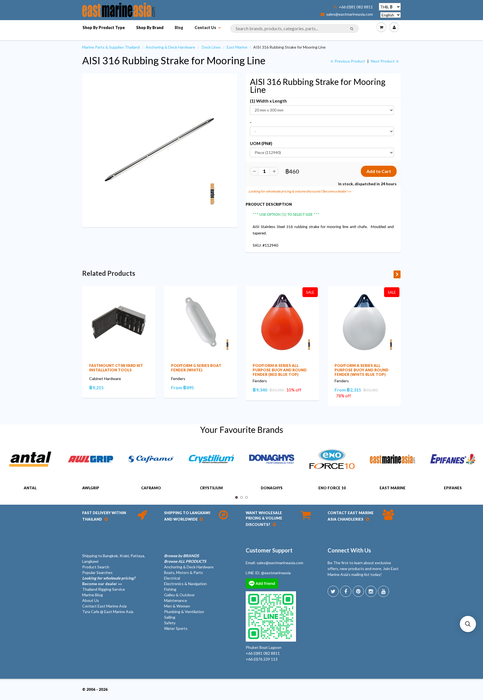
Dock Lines (211, 47)
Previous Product (349, 61)
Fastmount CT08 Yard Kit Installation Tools (116, 367)
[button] (468, 624)
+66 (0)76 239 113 (262, 659)
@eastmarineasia (276, 572)
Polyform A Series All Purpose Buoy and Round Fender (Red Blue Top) (280, 370)
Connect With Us (349, 550)
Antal (30, 488)
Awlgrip (90, 488)
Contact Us (205, 27)
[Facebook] (345, 591)
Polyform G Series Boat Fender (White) (196, 367)
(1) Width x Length (268, 100)
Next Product (383, 61)
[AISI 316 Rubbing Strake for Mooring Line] (159, 149)
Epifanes (453, 488)
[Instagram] (371, 591)
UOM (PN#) (261, 143)
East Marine (237, 47)
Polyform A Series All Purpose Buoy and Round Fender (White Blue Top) (362, 370)
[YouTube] (383, 591)
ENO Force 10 (332, 488)
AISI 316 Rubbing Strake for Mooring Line (174, 60)
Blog (179, 27)
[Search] (352, 28)
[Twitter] (333, 591)
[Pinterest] (358, 591)
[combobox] (294, 28)
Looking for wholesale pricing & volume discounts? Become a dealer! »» (299, 191)
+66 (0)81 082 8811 (356, 7)
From (182, 387)
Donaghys (272, 488)
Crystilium (211, 488)
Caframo (151, 488)
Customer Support (269, 550)
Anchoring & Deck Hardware (170, 47)
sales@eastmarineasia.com (349, 14)
